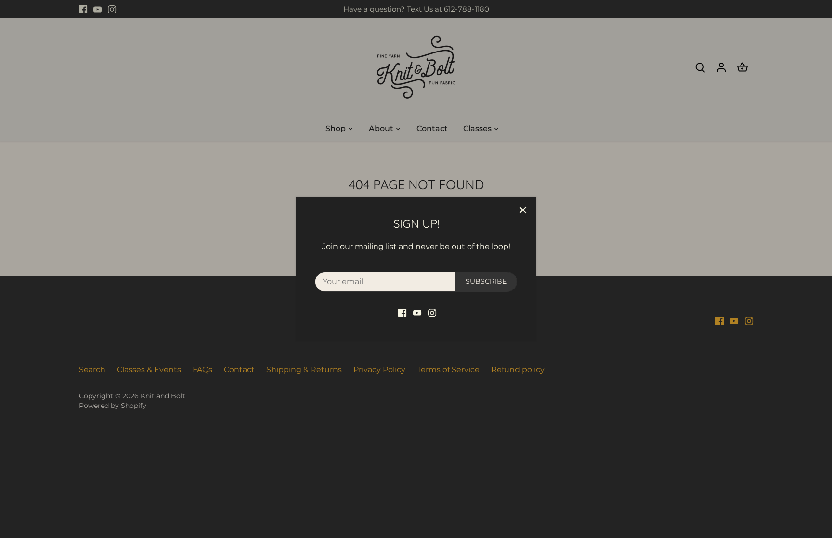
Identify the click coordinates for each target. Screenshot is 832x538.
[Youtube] (417, 312)
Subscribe (486, 281)
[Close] (522, 210)
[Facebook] (402, 312)
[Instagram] (432, 312)
